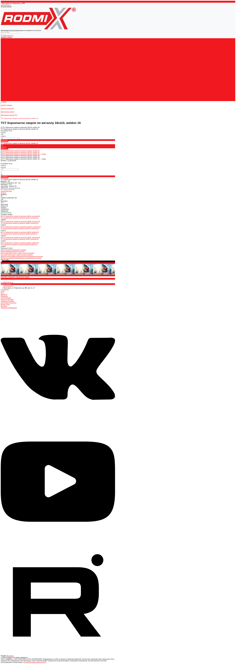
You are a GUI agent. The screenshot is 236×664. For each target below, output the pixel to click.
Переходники (60, 79)
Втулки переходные (72, 79)
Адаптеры (50, 69)
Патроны (4, 79)
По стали (25, 65)
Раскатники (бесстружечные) (47, 55)
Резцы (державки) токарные (10, 57)
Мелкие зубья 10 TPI (23, 69)
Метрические (5, 72)
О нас (3, 90)
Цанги (9, 79)
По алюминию (50, 65)
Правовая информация (9, 98)
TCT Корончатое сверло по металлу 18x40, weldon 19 (19, 244)
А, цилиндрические (7, 47)
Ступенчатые (43, 62)
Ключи (85, 79)
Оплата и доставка (7, 82)
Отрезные (55, 59)
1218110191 (12, 160)
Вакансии (4, 93)
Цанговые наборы (49, 79)
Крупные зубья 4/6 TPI (8, 69)
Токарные (4, 75)
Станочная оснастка (8, 77)
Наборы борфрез (96, 49)
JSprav (11, 656)
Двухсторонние (53, 62)
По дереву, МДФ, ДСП (33, 52)
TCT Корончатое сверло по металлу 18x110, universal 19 (20, 228)
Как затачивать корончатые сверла (13, 251)
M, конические (53, 49)
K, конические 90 (28, 49)
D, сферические (58, 47)
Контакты (4, 306)
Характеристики (6, 191)
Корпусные (13, 62)
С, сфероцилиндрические (44, 47)
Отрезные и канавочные (39, 75)
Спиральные (5, 55)
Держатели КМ (30, 79)
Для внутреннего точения (26, 59)
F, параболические (79, 47)
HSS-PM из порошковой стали (26, 55)
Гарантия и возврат (7, 83)
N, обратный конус (64, 49)
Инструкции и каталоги (8, 85)
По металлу (5, 52)
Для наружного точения (9, 59)
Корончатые (5, 62)
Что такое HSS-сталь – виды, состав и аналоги (17, 255)
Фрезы (3, 50)
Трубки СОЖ (92, 79)
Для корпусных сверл (23, 75)
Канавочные (47, 59)
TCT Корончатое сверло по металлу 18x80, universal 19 (19, 223)
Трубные (60, 55)
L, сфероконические (41, 49)
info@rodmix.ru (6, 5)
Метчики (3, 54)
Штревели (39, 79)
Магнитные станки (7, 40)
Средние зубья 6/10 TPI (39, 69)
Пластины (4, 74)
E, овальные (68, 47)
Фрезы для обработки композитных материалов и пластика (21, 258)
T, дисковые (75, 49)
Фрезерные (12, 75)
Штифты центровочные (105, 79)
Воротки (98, 55)
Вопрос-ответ (5, 87)
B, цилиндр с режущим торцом (24, 47)
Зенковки (4, 44)
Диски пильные (6, 64)
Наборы (57, 69)
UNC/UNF (81, 55)
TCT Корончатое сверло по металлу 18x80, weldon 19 (19, 234)
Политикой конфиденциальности (34, 662)
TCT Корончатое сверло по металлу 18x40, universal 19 (19, 218)
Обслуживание (6, 298)
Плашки (3, 70)
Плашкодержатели (22, 72)
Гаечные (75, 55)
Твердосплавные (23, 62)
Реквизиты (4, 95)
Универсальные (75, 65)
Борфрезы (4, 45)
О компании (5, 289)
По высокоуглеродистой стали (11, 65)
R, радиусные (85, 49)
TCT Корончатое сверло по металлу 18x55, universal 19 (19, 239)
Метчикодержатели (18, 79)
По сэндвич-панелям (62, 65)
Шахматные (67, 55)
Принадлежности (65, 59)
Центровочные (64, 62)
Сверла (3, 60)
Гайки (81, 79)
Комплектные (90, 55)
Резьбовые (39, 59)
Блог (2, 92)
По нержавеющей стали (36, 65)
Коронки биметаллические (10, 67)
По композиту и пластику (17, 52)
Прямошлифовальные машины (11, 42)
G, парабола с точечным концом (97, 47)
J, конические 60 (16, 49)
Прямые (13, 55)
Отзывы (3, 193)
